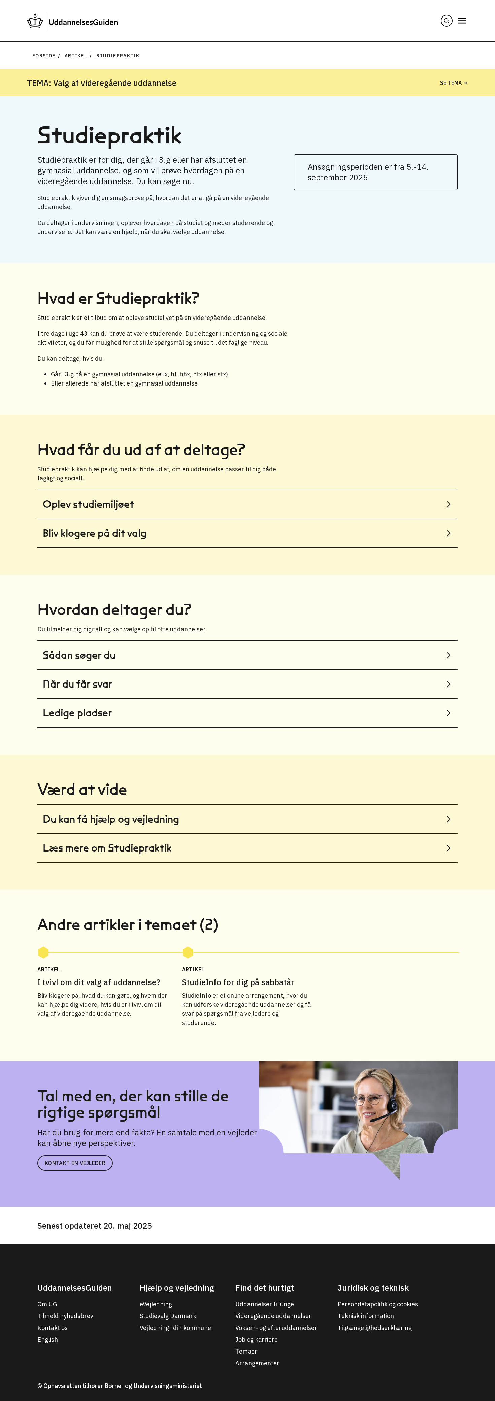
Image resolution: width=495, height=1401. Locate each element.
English (47, 1339)
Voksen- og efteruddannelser (276, 1328)
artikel (76, 56)
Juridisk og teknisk (373, 1287)
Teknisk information (366, 1316)
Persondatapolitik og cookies (378, 1304)
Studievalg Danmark (168, 1316)
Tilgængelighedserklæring (375, 1328)
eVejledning (156, 1304)
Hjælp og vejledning (177, 1287)
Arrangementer (257, 1363)
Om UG (47, 1304)
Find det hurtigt (264, 1287)
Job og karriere (256, 1339)
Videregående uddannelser (273, 1316)
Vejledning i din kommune (175, 1328)
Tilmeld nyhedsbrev (65, 1316)
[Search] (447, 21)
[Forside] (72, 20)
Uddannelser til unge (264, 1304)
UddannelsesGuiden (74, 1287)
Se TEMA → (454, 82)
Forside (43, 56)
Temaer (246, 1351)
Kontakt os (52, 1328)
